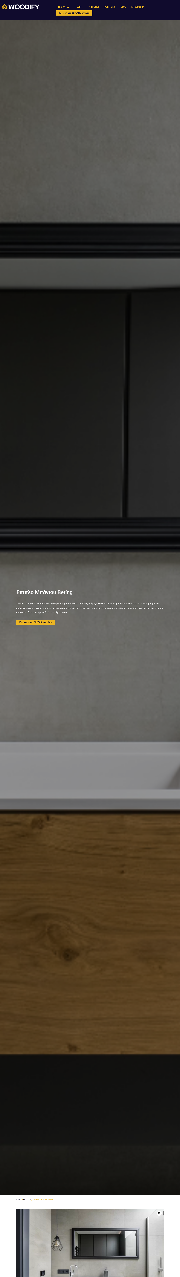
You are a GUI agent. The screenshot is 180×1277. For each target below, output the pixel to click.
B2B (79, 7)
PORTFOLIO (110, 7)
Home (18, 1200)
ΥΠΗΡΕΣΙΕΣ (93, 7)
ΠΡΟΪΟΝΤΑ (63, 7)
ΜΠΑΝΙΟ (27, 1200)
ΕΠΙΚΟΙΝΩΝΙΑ (137, 7)
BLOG (123, 7)
